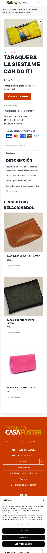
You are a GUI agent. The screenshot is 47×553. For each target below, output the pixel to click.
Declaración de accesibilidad (23, 485)
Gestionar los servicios (22, 524)
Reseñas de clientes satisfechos (23, 473)
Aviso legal (21, 461)
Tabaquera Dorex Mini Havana (23, 256)
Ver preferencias (23, 544)
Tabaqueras (23, 145)
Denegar (23, 537)
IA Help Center (23, 467)
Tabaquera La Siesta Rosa (21, 387)
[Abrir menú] (38, 3)
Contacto (23, 479)
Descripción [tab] (10, 153)
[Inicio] (4, 9)
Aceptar (23, 531)
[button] (43, 500)
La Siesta (9, 52)
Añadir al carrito (17, 96)
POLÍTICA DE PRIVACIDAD (23, 455)
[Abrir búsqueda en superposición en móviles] (20, 3)
